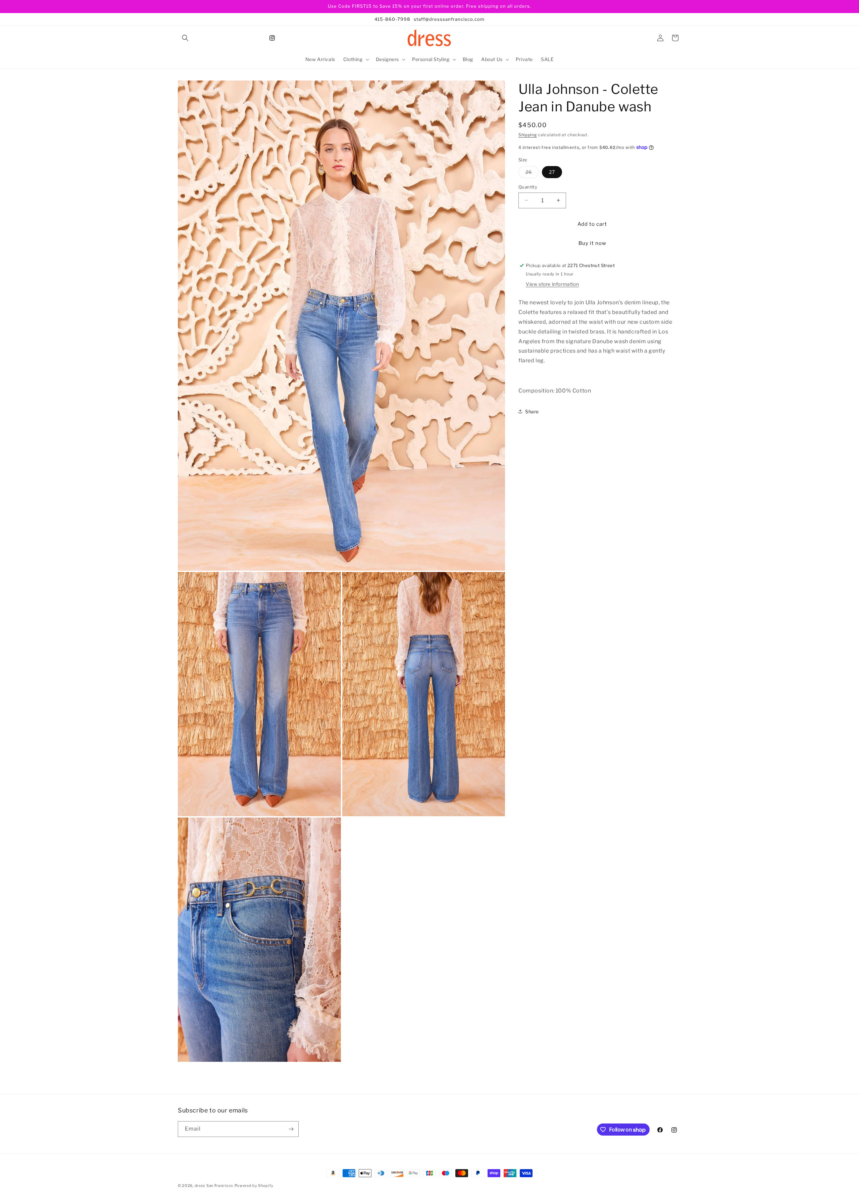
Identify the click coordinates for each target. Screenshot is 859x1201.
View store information (552, 284)
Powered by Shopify (254, 1185)
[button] (185, 38)
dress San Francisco (214, 1185)
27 (552, 172)
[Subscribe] (291, 1129)
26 (532, 173)
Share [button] (532, 411)
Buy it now (592, 243)
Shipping (527, 134)
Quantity (527, 187)
